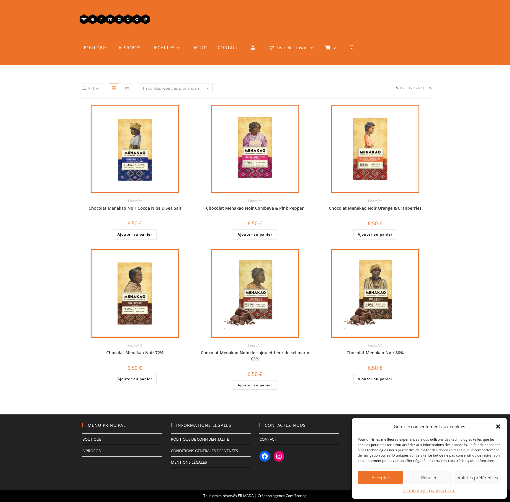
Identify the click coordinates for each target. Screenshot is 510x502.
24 (418, 88)
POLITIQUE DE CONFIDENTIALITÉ (430, 490)
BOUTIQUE (91, 439)
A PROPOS (91, 450)
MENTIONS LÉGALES (189, 462)
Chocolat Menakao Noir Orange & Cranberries (375, 208)
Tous (427, 88)
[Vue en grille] (114, 88)
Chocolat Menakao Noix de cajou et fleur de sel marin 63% (255, 356)
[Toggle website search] (352, 47)
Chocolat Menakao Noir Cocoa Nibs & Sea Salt (135, 208)
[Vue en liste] (127, 88)
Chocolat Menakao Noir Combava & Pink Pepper (255, 208)
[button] (498, 426)
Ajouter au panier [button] (134, 234)
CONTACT (267, 439)
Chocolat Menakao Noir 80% (375, 352)
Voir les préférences (478, 477)
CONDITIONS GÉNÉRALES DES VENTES (204, 450)
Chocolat (135, 200)
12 (410, 88)
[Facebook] (264, 456)
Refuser (429, 477)
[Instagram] (279, 456)
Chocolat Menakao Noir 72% (135, 352)
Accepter (380, 477)
